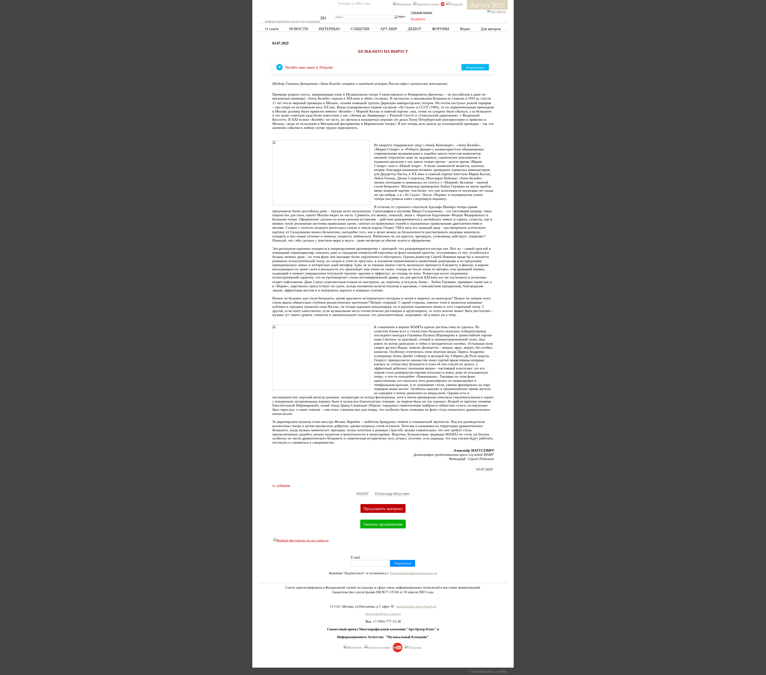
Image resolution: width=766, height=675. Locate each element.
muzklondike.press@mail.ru (416, 606)
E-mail (355, 557)
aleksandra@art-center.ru (383, 613)
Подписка (418, 19)
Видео (465, 28)
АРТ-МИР (388, 28)
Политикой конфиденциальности (413, 573)
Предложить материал (383, 508)
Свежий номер (421, 12)
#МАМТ (362, 493)
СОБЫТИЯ (360, 28)
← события (281, 485)
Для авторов (491, 28)
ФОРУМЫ (440, 28)
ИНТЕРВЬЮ (329, 28)
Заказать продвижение (383, 524)
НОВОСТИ (298, 28)
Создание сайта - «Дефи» (488, 671)
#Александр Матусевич (392, 493)
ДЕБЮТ (414, 28)
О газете (272, 28)
